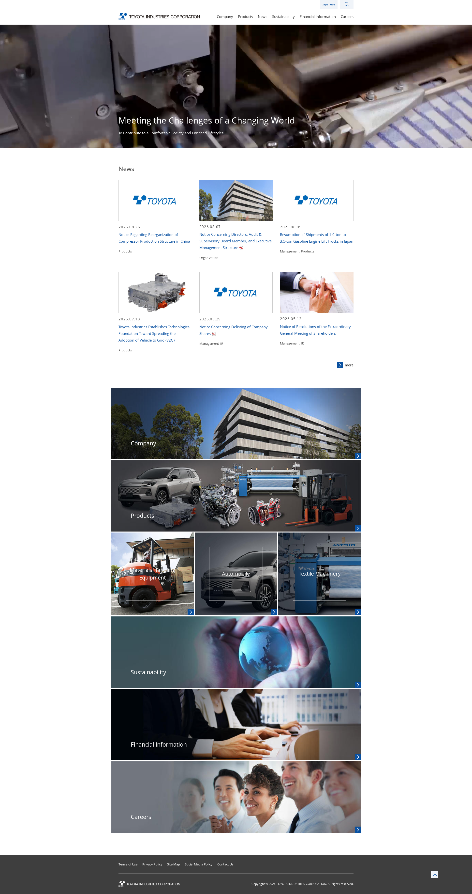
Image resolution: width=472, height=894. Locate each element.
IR (221, 343)
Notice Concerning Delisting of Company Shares (233, 330)
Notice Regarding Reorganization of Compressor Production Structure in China (154, 238)
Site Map (173, 864)
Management (290, 251)
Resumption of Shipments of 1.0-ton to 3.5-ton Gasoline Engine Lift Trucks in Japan (316, 238)
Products (125, 251)
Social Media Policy (198, 864)
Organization (208, 257)
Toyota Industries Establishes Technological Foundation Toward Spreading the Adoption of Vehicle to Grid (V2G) (154, 333)
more (349, 365)
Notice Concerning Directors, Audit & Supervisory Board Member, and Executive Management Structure (235, 241)
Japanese (329, 4)
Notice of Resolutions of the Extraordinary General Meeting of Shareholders (315, 330)
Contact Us (225, 864)
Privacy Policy (152, 864)
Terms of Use (127, 864)
